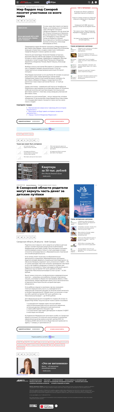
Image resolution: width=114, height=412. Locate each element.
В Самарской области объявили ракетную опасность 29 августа (84, 12)
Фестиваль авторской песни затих (33, 156)
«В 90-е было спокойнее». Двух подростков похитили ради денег (86, 244)
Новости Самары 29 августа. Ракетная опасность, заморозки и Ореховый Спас (84, 19)
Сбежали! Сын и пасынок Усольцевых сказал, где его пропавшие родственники (87, 50)
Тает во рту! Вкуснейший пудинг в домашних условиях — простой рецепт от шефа (87, 239)
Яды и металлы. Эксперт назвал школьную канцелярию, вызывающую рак (86, 234)
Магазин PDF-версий (57, 380)
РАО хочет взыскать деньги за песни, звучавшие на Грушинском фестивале (59, 147)
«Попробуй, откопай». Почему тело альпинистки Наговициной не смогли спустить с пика (87, 228)
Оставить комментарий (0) (57, 121)
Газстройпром (20, 233)
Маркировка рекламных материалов (39, 383)
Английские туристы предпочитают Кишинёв (30, 147)
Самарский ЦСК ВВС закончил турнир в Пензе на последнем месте (84, 25)
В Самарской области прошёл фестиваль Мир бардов (58, 152)
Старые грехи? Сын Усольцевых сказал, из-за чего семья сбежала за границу (87, 61)
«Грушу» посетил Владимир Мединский (42, 115)
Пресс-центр (47, 380)
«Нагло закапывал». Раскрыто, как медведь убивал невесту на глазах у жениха (87, 66)
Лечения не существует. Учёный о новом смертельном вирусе (86, 71)
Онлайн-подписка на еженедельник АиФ (76, 380)
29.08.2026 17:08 (21, 185)
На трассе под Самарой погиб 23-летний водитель (84, 39)
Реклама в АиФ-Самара (36, 381)
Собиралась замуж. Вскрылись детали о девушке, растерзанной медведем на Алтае (86, 223)
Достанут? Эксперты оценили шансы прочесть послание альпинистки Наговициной (87, 77)
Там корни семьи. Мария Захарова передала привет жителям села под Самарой (84, 32)
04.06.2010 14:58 (21, 6)
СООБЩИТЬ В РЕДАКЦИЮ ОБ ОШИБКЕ (60, 383)
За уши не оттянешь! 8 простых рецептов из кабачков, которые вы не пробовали (87, 55)
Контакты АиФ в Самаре (81, 381)
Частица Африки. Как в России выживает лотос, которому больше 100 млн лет (87, 250)
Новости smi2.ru (22, 180)
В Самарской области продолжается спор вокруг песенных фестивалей (31, 153)
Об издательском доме (36, 380)
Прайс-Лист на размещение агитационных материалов (58, 381)
